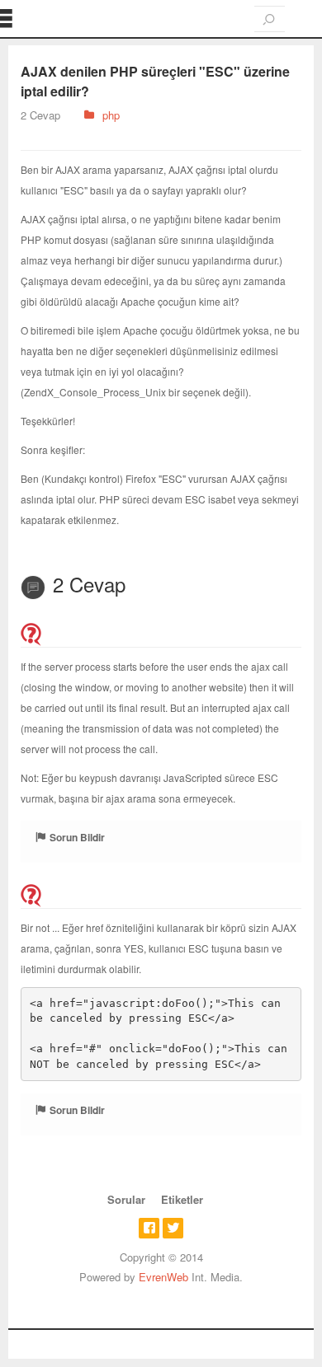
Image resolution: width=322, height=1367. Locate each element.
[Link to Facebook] (149, 1228)
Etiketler (182, 1199)
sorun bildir (77, 837)
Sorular (126, 1199)
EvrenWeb (163, 1277)
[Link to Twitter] (173, 1228)
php (111, 115)
